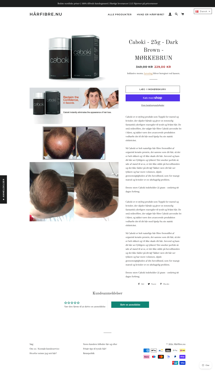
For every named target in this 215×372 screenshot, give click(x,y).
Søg (31, 344)
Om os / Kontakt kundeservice (44, 348)
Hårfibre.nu (46, 14)
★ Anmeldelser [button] (3, 189)
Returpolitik (88, 353)
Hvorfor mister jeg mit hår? (43, 353)
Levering (148, 73)
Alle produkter (120, 14)
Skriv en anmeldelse (130, 304)
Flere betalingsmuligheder (152, 105)
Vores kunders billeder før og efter (100, 344)
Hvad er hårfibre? (150, 14)
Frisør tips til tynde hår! (94, 348)
